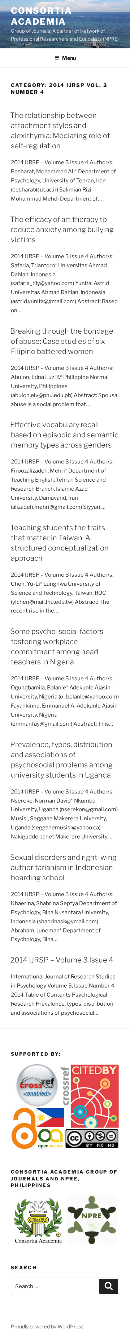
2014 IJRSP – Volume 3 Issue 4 (61, 960)
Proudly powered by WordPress (47, 1326)
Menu (69, 58)
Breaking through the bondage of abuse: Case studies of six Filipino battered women (61, 341)
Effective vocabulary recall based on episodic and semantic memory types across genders (64, 434)
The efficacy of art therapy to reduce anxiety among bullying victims (62, 229)
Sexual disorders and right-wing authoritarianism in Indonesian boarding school (63, 867)
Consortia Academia (41, 16)
